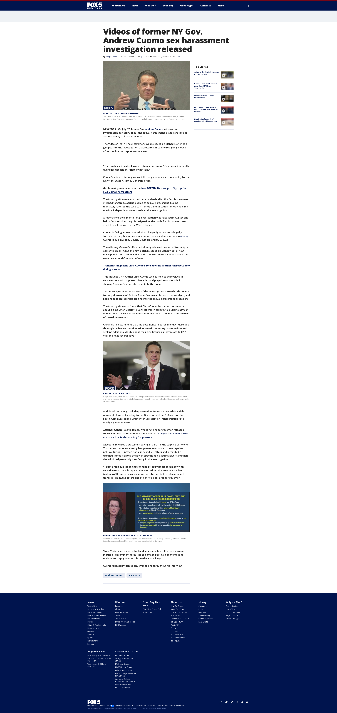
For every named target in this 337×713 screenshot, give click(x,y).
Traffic (118, 615)
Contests (174, 631)
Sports (90, 637)
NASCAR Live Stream (124, 667)
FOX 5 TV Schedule (179, 612)
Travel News (120, 618)
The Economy (204, 615)
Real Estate (203, 622)
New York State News (96, 615)
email (247, 702)
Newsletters (92, 641)
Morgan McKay (111, 57)
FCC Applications (178, 637)
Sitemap (90, 644)
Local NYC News (94, 612)
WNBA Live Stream (123, 684)
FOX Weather (121, 625)
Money (202, 602)
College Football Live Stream (124, 659)
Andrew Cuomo (134, 57)
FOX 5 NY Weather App (125, 622)
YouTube (237, 702)
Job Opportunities (178, 622)
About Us (176, 602)
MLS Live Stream (122, 687)
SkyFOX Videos (232, 615)
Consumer (202, 606)
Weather (120, 602)
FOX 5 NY (122, 57)
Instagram (226, 702)
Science (90, 634)
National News (93, 618)
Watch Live (92, 606)
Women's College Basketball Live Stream (125, 680)
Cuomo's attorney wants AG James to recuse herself (128, 535)
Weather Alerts (121, 612)
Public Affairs (176, 625)
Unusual (90, 631)
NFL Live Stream (122, 655)
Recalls (201, 609)
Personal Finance (205, 618)
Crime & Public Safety (96, 625)
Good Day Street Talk (152, 609)
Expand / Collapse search (248, 6)
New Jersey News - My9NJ (98, 655)
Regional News (96, 651)
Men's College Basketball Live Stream (126, 674)
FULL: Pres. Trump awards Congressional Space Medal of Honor (206, 109)
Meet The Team (177, 609)
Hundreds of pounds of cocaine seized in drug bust (205, 120)
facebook (221, 702)
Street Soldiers (232, 606)
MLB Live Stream (122, 664)
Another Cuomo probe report (117, 393)
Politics (90, 622)
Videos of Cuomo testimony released (120, 113)
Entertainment (93, 628)
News (90, 602)
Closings (118, 609)
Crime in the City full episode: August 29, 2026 (206, 73)
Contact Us (175, 628)
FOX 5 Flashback (233, 612)
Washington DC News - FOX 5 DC (97, 665)
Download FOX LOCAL (180, 618)
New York (134, 575)
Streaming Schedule (95, 609)
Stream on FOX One (126, 651)
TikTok (232, 702)
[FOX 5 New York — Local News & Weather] (96, 6)
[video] (227, 75)
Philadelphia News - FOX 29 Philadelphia (99, 659)
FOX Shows (175, 615)
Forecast (119, 606)
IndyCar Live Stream (123, 670)
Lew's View (230, 609)
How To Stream (177, 606)
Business (202, 612)
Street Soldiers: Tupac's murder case (204, 96)
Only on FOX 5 (234, 602)
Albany (184, 236)
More (221, 5)
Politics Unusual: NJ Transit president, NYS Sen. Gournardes (205, 86)
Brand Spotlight (232, 618)
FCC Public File (177, 634)
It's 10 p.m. (175, 641)
